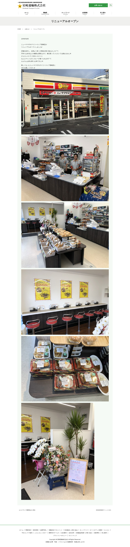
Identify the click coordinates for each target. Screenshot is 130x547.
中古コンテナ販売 (27, 533)
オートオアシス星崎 (96, 530)
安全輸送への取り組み (71, 530)
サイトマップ (73, 535)
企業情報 (84, 13)
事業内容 (28, 530)
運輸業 (45, 13)
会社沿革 (71, 533)
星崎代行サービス (54, 533)
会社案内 (64, 533)
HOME (19, 29)
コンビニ (106, 530)
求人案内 (102, 13)
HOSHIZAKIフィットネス (103, 510)
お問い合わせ (98, 5)
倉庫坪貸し (43, 530)
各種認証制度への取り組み (84, 533)
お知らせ (27, 29)
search (111, 5)
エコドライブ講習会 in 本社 (27, 510)
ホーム (27, 13)
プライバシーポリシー (60, 535)
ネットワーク (66, 13)
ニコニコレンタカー (41, 533)
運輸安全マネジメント (55, 530)
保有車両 (35, 530)
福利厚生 (97, 533)
